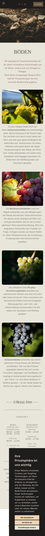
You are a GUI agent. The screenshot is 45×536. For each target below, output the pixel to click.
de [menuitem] (19, 4)
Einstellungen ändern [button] (27, 527)
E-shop (38, 4)
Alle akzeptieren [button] (27, 517)
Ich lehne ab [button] (27, 522)
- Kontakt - (22, 417)
